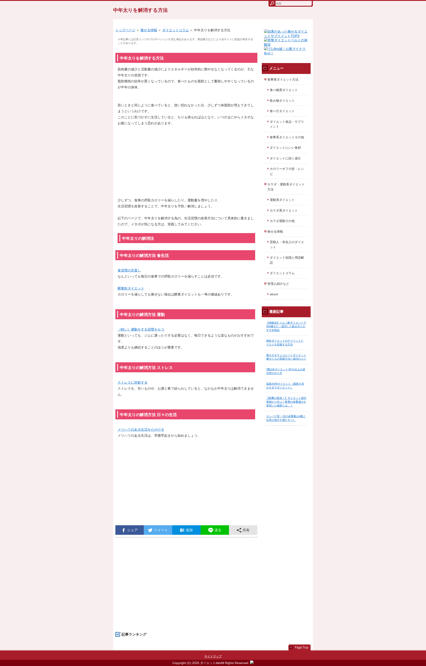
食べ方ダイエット (282, 111)
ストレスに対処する (133, 382)
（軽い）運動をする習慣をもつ (141, 329)
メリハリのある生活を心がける (141, 429)
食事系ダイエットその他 (287, 137)
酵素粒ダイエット (131, 288)
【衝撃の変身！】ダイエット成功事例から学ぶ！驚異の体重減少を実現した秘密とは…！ (286, 401)
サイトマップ (213, 656)
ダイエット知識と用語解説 (287, 260)
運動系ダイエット (282, 200)
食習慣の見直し (129, 270)
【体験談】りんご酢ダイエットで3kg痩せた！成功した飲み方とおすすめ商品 (286, 326)
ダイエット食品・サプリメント (287, 124)
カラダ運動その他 (282, 221)
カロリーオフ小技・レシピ (287, 171)
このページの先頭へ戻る (299, 647)
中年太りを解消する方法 (140, 10)
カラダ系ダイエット (284, 210)
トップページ (125, 30)
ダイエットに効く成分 (285, 158)
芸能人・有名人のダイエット (287, 244)
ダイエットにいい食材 (285, 147)
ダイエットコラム (175, 30)
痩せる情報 (148, 30)
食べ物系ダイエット (284, 90)
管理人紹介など (278, 283)
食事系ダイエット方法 (282, 79)
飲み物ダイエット (282, 100)
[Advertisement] (186, 164)
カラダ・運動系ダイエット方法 (286, 186)
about (274, 294)
